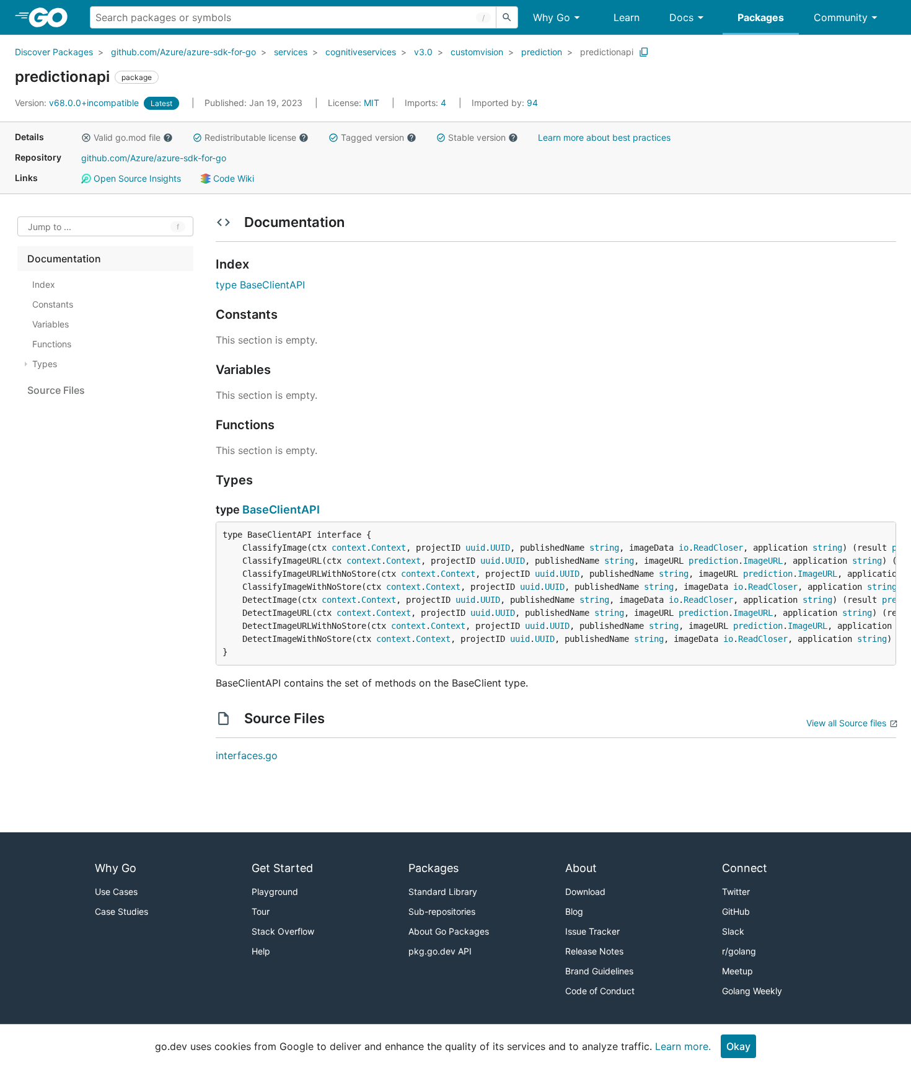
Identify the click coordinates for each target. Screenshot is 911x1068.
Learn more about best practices (604, 137)
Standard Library (442, 891)
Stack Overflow (283, 931)
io (684, 548)
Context (388, 548)
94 (505, 102)
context (349, 548)
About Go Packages (448, 931)
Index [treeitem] (43, 284)
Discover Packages (54, 52)
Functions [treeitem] (51, 344)
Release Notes (594, 951)
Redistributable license (250, 137)
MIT (371, 102)
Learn (627, 17)
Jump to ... (49, 226)
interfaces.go (247, 755)
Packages (760, 17)
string (604, 548)
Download (585, 891)
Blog (574, 911)
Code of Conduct (600, 991)
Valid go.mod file (127, 137)
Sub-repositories (441, 911)
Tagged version (372, 137)
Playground (275, 891)
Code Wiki (232, 178)
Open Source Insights (136, 178)
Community (841, 17)
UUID (500, 548)
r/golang (739, 951)
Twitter (736, 891)
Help (261, 951)
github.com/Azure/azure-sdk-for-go (183, 52)
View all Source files (846, 723)
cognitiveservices (360, 52)
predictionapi (606, 52)
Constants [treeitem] (52, 304)
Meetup (737, 971)
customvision (477, 52)
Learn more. (683, 1046)
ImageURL (763, 561)
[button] (86, 138)
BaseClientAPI (281, 509)
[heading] (52, 17)
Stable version (477, 137)
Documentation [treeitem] (64, 258)
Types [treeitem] (44, 363)
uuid (475, 548)
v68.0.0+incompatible (78, 102)
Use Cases (116, 891)
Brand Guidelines (599, 971)
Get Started (282, 867)
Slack (733, 931)
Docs (681, 17)
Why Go (551, 17)
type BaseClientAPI (260, 284)
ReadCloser (718, 548)
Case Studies (121, 911)
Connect (744, 867)
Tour (261, 911)
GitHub (736, 911)
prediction (541, 52)
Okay (738, 1046)
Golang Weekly (752, 991)
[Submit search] (507, 17)
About (581, 867)
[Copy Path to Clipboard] (643, 52)
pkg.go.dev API (440, 951)
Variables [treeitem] (50, 324)
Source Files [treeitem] (56, 390)
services (290, 52)
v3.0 (423, 52)
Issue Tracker (592, 931)
